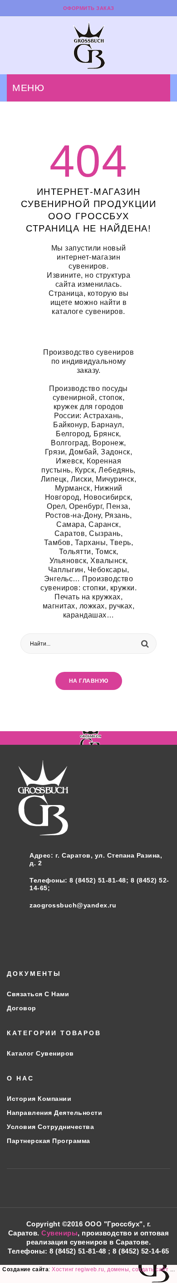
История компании (39, 1098)
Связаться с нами (38, 994)
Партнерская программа (48, 1140)
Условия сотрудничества (50, 1126)
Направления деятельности (54, 1112)
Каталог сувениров (40, 1053)
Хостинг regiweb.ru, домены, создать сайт (111, 1269)
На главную (88, 681)
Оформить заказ (88, 8)
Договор (21, 1008)
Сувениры (59, 1233)
